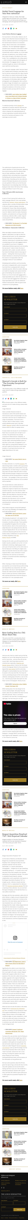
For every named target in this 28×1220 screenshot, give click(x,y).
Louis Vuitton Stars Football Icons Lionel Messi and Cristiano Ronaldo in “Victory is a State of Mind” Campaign (16, 96)
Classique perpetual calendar (15, 886)
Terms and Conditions (13, 1217)
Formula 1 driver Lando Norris (17, 202)
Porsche (8, 537)
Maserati (9, 425)
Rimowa (19, 105)
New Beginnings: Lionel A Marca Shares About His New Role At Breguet (15, 963)
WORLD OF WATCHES (20, 1180)
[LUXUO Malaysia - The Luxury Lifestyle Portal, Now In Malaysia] (6, 2)
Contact (6, 1217)
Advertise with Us (5, 1190)
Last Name (6, 319)
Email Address (7, 307)
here (21, 288)
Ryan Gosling (12, 669)
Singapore (22, 464)
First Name (6, 313)
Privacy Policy (22, 1217)
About (2, 1217)
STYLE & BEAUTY (5, 1180)
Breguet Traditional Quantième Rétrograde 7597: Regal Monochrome (14, 1031)
